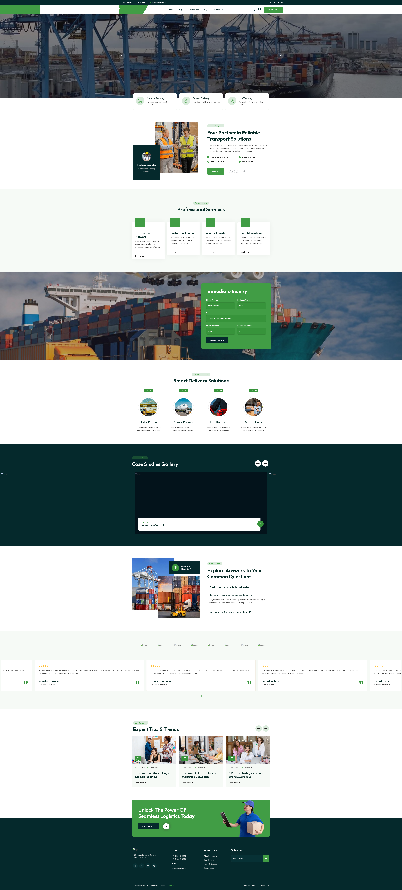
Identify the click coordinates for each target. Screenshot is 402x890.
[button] (122, 56)
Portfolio (193, 10)
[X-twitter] (275, 2)
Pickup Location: (212, 326)
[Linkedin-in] (278, 2)
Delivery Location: (244, 326)
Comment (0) (154, 768)
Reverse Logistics (216, 233)
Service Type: (211, 313)
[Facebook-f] (271, 2)
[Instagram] (282, 2)
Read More (139, 256)
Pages (181, 10)
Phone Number (212, 300)
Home (169, 10)
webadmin (141, 768)
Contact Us (218, 10)
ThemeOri (170, 885)
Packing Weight (243, 300)
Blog (205, 10)
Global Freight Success (156, 525)
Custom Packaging (182, 233)
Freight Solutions (251, 233)
